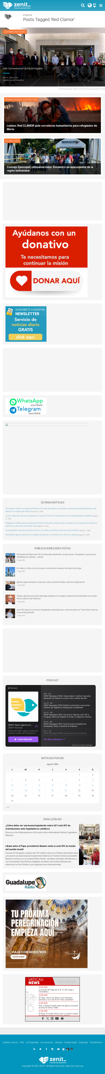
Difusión (59, 1042)
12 (39, 785)
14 (66, 785)
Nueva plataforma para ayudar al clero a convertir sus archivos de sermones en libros (42, 530)
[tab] (38, 981)
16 (93, 785)
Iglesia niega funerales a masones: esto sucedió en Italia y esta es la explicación (51, 582)
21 (66, 790)
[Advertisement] (52, 201)
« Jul (7, 807)
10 (12, 785)
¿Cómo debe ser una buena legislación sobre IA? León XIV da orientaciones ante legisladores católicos (49, 516)
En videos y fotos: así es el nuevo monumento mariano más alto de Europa (49, 568)
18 (26, 790)
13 (52, 785)
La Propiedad (32, 1042)
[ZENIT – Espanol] (29, 5)
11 (26, 785)
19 (39, 790)
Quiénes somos (10, 1042)
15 (79, 785)
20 (52, 790)
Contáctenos (96, 1042)
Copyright (83, 1042)
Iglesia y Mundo (13, 99)
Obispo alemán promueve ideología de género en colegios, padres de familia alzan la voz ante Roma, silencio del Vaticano (57, 597)
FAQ (22, 1042)
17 (12, 790)
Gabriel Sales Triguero (13, 80)
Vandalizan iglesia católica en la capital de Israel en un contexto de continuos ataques (42, 535)
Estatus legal (71, 1042)
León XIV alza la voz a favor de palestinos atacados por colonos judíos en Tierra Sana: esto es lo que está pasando (57, 611)
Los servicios (46, 1042)
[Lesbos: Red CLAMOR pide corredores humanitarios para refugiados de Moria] (52, 114)
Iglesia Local (12, 141)
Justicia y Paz (30, 99)
